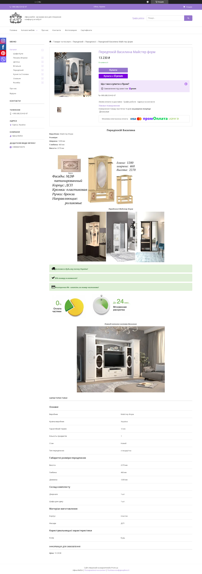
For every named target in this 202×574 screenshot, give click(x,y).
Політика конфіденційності (118, 570)
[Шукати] (188, 18)
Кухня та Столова (21, 74)
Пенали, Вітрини (20, 58)
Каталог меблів (27, 30)
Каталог (13, 49)
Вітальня (17, 66)
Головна (13, 30)
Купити (113, 70)
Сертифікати (86, 30)
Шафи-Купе (18, 53)
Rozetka (16, 82)
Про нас (44, 30)
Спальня (17, 78)
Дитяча (16, 62)
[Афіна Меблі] (16, 23)
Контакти (56, 30)
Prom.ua (114, 568)
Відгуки (13, 93)
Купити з (108, 76)
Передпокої (90, 42)
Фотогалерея (71, 30)
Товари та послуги (62, 42)
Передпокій (78, 42)
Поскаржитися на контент (95, 570)
